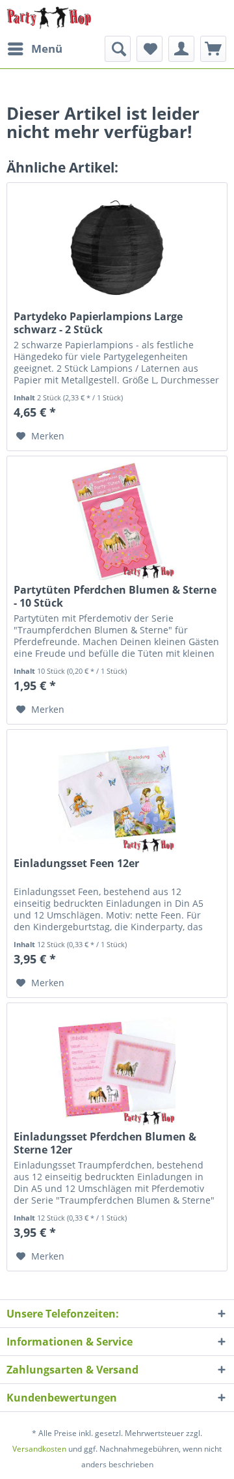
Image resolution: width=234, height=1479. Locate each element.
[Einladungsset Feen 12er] (117, 794)
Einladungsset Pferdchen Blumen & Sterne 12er (105, 1143)
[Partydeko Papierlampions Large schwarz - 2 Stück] (117, 248)
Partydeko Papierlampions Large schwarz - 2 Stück (98, 323)
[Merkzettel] (149, 49)
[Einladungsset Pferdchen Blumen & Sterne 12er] (117, 1068)
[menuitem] (34, 49)
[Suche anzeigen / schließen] (118, 49)
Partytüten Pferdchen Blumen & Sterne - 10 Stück (115, 596)
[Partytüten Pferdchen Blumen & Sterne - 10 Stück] (117, 521)
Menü (46, 48)
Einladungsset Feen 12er (76, 863)
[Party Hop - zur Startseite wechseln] (49, 18)
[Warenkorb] (213, 49)
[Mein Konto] (181, 49)
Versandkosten (39, 1448)
